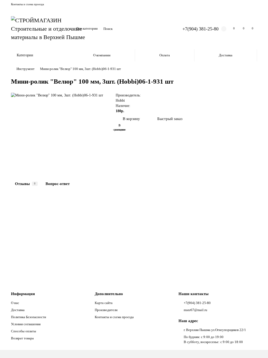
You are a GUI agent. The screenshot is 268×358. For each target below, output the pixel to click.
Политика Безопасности (28, 317)
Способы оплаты (23, 331)
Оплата (164, 55)
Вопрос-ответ (58, 183)
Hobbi (120, 100)
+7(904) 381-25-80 (200, 28)
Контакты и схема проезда (27, 4)
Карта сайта (104, 303)
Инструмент (25, 69)
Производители (106, 310)
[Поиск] (165, 29)
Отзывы (25, 183)
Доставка (225, 55)
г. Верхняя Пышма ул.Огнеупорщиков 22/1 (215, 330)
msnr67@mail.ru (195, 310)
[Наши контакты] (257, 347)
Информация (23, 293)
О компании (101, 55)
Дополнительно (109, 293)
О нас (15, 303)
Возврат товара (22, 338)
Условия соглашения (26, 324)
